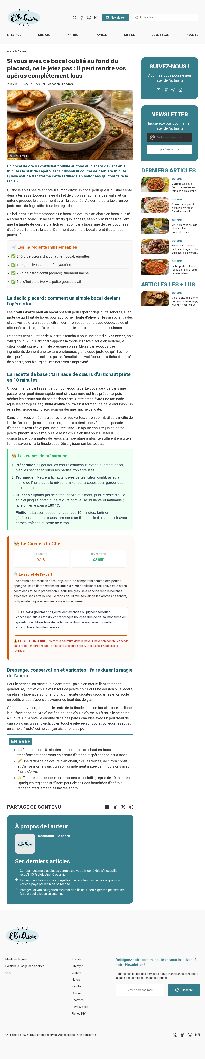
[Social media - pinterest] (89, 18)
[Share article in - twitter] (123, 807)
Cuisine (129, 34)
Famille (101, 34)
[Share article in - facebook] (115, 807)
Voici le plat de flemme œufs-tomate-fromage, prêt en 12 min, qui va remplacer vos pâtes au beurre (185, 305)
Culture (44, 34)
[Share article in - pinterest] (131, 807)
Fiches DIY (79, 1013)
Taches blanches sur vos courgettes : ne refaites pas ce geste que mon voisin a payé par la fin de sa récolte (70, 882)
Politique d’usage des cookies (24, 966)
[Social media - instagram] (96, 18)
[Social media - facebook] (82, 18)
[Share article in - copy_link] (107, 807)
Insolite (192, 34)
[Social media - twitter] (75, 18)
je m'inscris (166, 149)
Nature (73, 34)
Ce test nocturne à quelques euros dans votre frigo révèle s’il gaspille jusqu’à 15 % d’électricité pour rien (68, 872)
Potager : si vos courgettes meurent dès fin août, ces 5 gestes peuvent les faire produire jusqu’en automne (72, 892)
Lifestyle (14, 34)
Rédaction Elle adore (60, 84)
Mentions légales (16, 959)
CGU (8, 973)
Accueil (11, 51)
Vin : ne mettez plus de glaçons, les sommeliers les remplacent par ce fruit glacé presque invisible (185, 232)
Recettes (78, 1000)
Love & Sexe (160, 34)
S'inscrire (187, 990)
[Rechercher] (137, 17)
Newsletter (118, 17)
